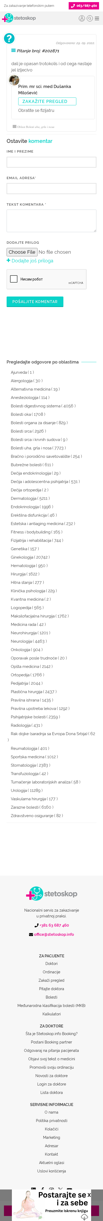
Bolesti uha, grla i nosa (31, 448)
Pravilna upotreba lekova (33, 708)
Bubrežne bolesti (26, 465)
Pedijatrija (19, 683)
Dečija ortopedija (26, 490)
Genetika (19, 549)
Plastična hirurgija (26, 691)
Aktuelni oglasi (51, 1163)
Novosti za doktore (51, 1076)
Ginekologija (22, 557)
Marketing (51, 1137)
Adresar (51, 1146)
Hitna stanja (21, 582)
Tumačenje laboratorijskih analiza (41, 782)
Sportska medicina (27, 757)
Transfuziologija (25, 773)
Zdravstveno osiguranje (32, 815)
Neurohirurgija (24, 633)
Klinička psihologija (28, 591)
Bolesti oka (21, 414)
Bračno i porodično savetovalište (40, 456)
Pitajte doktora (51, 989)
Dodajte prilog (23, 243)
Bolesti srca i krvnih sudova (35, 439)
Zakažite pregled (44, 101)
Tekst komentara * (26, 204)
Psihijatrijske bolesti (28, 717)
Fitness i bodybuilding (30, 532)
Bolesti (51, 997)
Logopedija (21, 607)
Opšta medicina (25, 666)
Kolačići (51, 1129)
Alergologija (21, 380)
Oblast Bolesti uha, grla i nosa (35, 126)
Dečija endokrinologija (31, 473)
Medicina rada (23, 624)
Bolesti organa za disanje (33, 422)
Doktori (51, 964)
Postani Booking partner (51, 1042)
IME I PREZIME (20, 151)
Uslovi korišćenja (51, 1171)
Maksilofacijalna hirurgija (33, 616)
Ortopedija (20, 675)
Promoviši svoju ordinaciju (52, 1067)
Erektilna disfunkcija (29, 515)
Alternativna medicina (30, 389)
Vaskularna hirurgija (28, 799)
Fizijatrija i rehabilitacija (31, 540)
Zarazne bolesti (25, 807)
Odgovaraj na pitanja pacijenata (51, 1050)
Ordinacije (51, 972)
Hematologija (23, 565)
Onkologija (20, 649)
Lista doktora (51, 1092)
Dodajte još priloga (31, 260)
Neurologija (21, 641)
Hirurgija (18, 574)
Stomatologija (23, 765)
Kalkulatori (52, 1014)
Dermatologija (23, 498)
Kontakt (51, 1154)
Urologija (19, 790)
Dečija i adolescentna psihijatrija (39, 481)
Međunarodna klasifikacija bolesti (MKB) (51, 1006)
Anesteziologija (24, 397)
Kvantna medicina (27, 599)
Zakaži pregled (51, 980)
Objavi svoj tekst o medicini (51, 1059)
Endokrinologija (25, 507)
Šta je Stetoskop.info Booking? (52, 1034)
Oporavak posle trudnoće (34, 658)
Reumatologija (24, 748)
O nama (51, 1112)
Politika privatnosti (51, 1121)
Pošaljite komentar (35, 302)
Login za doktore (51, 1084)
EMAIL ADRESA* (21, 178)
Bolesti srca (21, 431)
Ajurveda (19, 372)
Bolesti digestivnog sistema (35, 406)
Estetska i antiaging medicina (37, 523)
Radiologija (21, 725)
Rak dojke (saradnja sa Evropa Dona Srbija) (49, 733)
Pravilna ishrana (25, 700)
